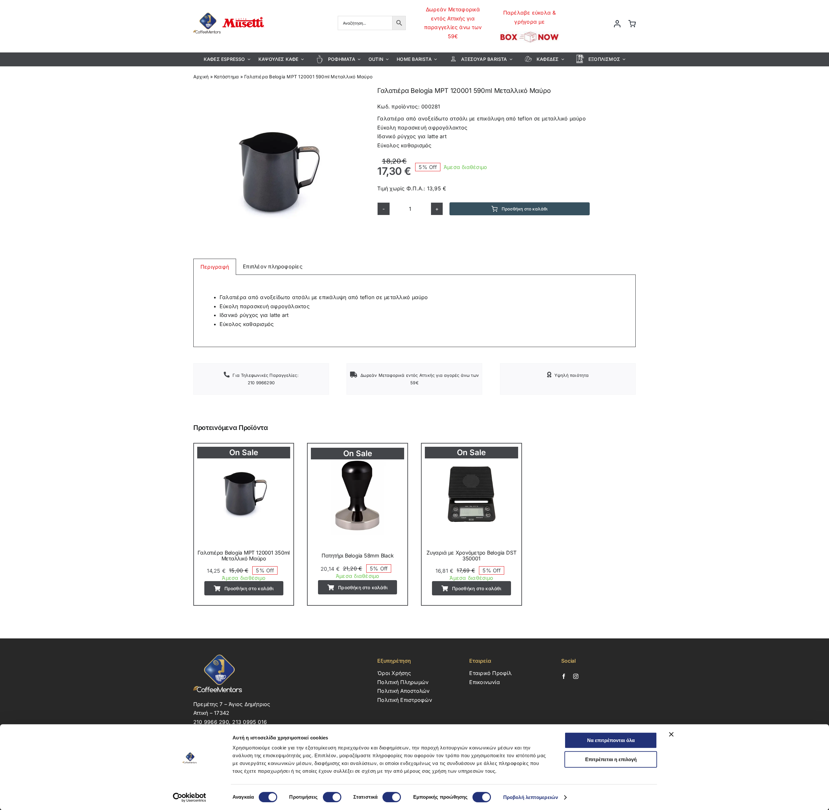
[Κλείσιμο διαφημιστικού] (671, 734)
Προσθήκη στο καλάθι (525, 208)
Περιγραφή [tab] (214, 267)
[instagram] (575, 676)
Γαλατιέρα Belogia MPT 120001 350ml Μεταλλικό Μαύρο (244, 555)
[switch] (332, 797)
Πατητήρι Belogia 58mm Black (358, 555)
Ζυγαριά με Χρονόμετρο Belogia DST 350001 (471, 555)
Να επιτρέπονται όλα (611, 740)
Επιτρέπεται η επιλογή (611, 759)
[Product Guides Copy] (276, 172)
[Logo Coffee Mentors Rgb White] (217, 657)
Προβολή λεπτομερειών (530, 797)
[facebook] (563, 676)
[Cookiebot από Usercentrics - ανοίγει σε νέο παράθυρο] (189, 797)
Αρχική (201, 76)
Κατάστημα (226, 76)
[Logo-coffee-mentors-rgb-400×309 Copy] (228, 10)
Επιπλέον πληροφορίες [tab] (272, 266)
